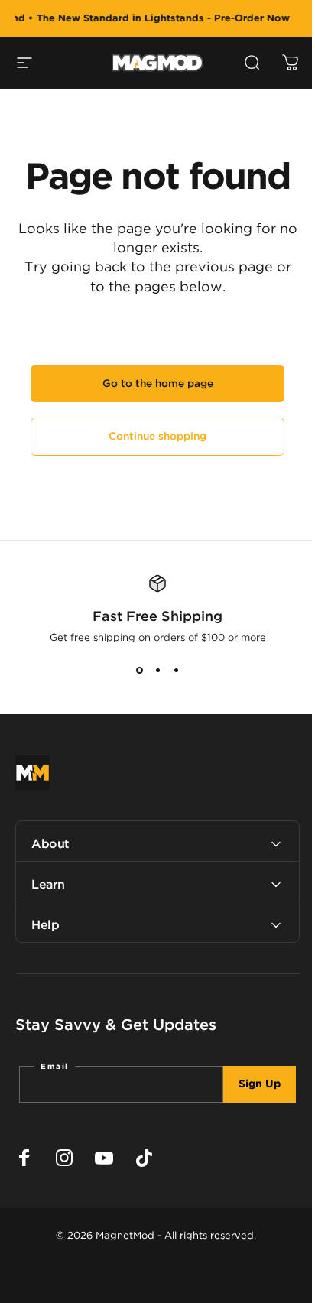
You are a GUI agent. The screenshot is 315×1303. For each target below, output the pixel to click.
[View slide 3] (176, 670)
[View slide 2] (157, 670)
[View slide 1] (139, 670)
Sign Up (248, 1084)
